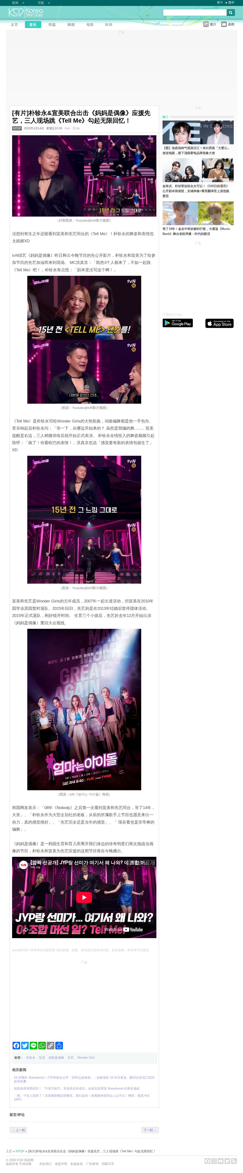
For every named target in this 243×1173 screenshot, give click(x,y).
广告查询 (92, 1164)
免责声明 (61, 1164)
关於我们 (45, 1164)
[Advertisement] (84, 999)
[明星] (53, 25)
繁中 (220, 2)
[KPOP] (34, 25)
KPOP (17, 128)
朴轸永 (30, 1057)
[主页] (15, 25)
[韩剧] (72, 25)
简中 (231, 2)
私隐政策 (76, 1164)
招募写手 (108, 1164)
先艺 (71, 1057)
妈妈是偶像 (56, 1057)
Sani (67, 128)
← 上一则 (18, 1130)
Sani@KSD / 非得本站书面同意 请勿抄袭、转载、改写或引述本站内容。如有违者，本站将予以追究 (80, 950)
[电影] (91, 25)
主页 (9, 1151)
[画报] (110, 25)
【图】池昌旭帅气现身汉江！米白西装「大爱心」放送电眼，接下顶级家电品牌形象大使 (196, 150)
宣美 (42, 1057)
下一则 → (150, 1130)
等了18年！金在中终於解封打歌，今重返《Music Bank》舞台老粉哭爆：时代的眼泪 (196, 231)
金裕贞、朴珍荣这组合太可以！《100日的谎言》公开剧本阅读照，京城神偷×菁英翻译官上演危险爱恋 (196, 191)
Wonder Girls (86, 1057)
